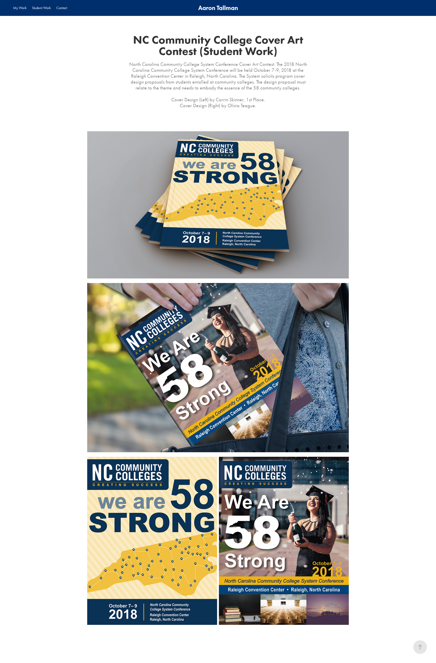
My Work (20, 8)
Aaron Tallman (218, 8)
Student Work (41, 8)
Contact (61, 8)
